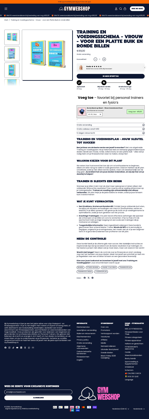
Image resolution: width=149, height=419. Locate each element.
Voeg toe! (135, 112)
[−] (95, 59)
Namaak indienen (108, 346)
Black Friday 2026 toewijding (108, 356)
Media (103, 343)
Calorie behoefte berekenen (84, 352)
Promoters (105, 330)
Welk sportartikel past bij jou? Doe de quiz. (74, 2)
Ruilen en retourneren (86, 333)
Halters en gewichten (134, 343)
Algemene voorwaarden (82, 347)
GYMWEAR (129, 367)
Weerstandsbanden (133, 355)
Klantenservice (83, 327)
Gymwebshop (16, 407)
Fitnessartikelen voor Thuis (134, 333)
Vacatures (105, 336)
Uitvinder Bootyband (109, 349)
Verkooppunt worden (110, 333)
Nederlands (137, 409)
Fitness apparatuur (133, 340)
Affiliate (104, 340)
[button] (120, 8)
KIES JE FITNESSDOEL (133, 329)
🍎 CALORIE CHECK (133, 373)
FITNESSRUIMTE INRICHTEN (131, 348)
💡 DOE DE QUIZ (131, 376)
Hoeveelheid (81, 59)
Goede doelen (107, 352)
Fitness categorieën (133, 337)
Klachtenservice (84, 336)
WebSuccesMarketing (30, 409)
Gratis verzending (84, 343)
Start (6, 20)
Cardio (128, 352)
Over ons (105, 327)
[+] (104, 59)
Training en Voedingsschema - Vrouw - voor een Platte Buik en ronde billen (40, 20)
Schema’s (129, 370)
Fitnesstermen (83, 356)
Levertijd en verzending (86, 330)
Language (129, 379)
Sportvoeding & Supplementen (131, 362)
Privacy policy (83, 340)
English (80, 360)
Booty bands (130, 358)
